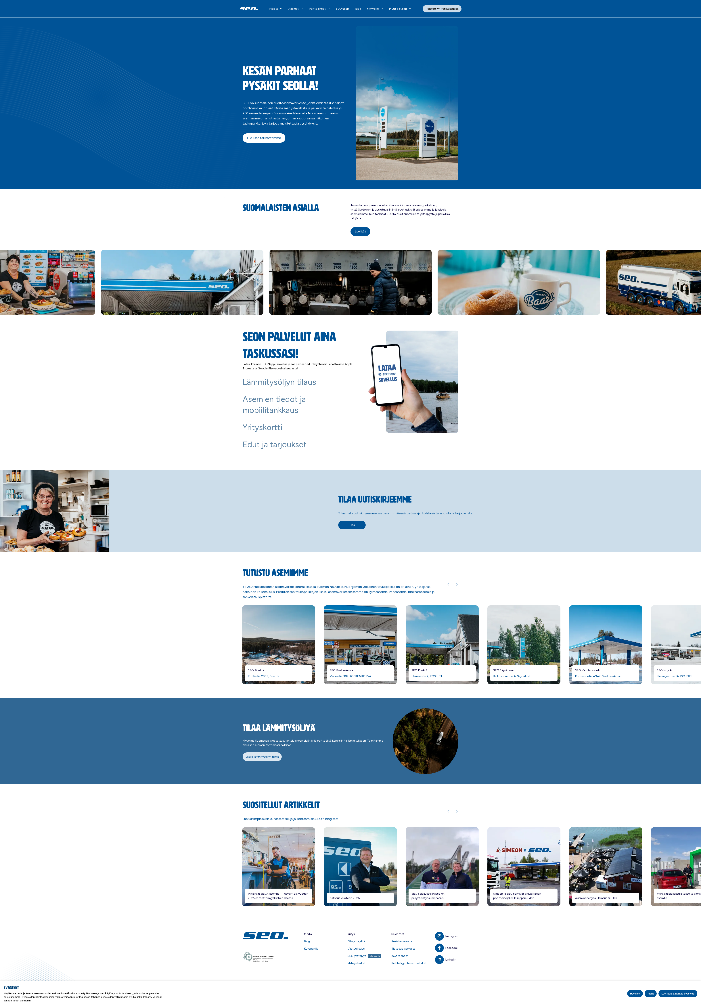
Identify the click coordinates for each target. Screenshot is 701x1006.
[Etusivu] (266, 935)
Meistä (273, 8)
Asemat (293, 8)
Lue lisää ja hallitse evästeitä (677, 993)
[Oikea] (456, 584)
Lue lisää (360, 231)
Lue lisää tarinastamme (264, 138)
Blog (358, 8)
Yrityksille (373, 8)
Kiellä (651, 993)
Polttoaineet (317, 8)
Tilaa (352, 525)
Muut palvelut (398, 8)
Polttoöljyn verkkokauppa (442, 8)
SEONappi (342, 8)
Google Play (266, 368)
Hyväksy (635, 993)
